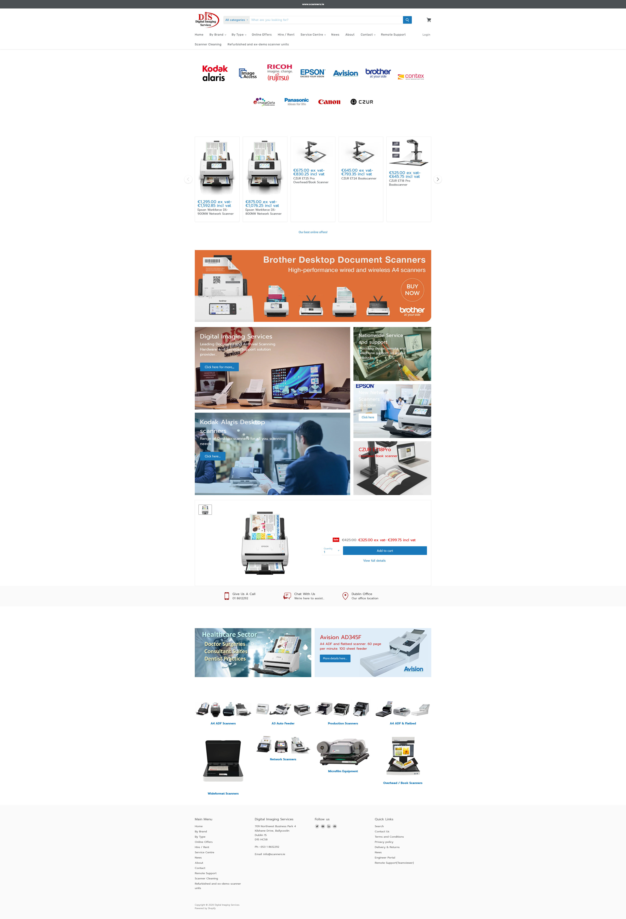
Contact (367, 34)
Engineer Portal (385, 858)
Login (426, 34)
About (350, 34)
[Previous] (188, 179)
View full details (374, 560)
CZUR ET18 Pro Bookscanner (399, 182)
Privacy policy (384, 842)
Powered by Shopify (205, 908)
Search (379, 826)
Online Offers (262, 34)
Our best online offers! (313, 232)
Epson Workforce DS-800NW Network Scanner (264, 211)
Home (199, 34)
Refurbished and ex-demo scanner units (258, 44)
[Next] (438, 179)
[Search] (407, 20)
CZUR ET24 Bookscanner (358, 178)
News (335, 34)
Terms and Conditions (389, 837)
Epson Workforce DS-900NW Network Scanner (216, 211)
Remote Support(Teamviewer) (394, 863)
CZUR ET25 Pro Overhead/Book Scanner (310, 180)
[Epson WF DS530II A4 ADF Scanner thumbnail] (205, 509)
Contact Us (382, 831)
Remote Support (393, 34)
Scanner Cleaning (208, 44)
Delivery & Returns (387, 847)
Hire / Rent (286, 34)
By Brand (216, 34)
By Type (238, 34)
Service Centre (312, 34)
